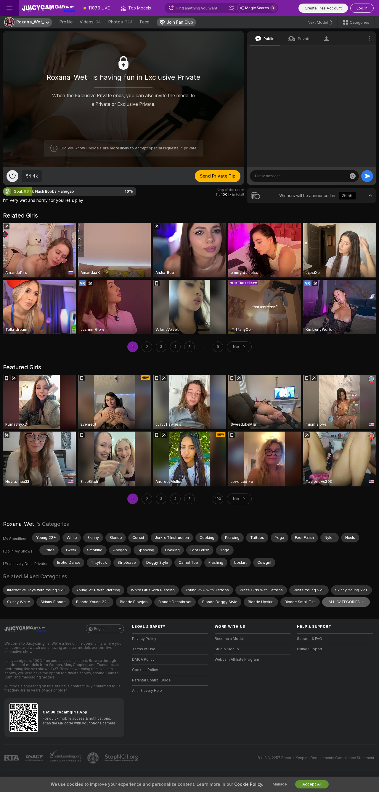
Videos (90, 22)
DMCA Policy (143, 659)
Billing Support (309, 649)
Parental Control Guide (151, 680)
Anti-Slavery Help (147, 691)
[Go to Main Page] (48, 8)
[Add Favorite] (12, 176)
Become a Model (229, 639)
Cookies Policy (145, 670)
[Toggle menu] (9, 8)
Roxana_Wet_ (19, 524)
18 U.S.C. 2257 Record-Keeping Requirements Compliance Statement (315, 758)
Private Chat (351, 52)
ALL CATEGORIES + (346, 602)
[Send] (367, 176)
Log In (361, 8)
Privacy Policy (144, 639)
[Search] (232, 8)
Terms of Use (143, 649)
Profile (66, 22)
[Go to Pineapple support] (93, 758)
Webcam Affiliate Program (237, 659)
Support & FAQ (309, 639)
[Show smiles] (352, 176)
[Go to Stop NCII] (122, 757)
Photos (120, 22)
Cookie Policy (248, 784)
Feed (145, 22)
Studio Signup (227, 649)
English (100, 629)
